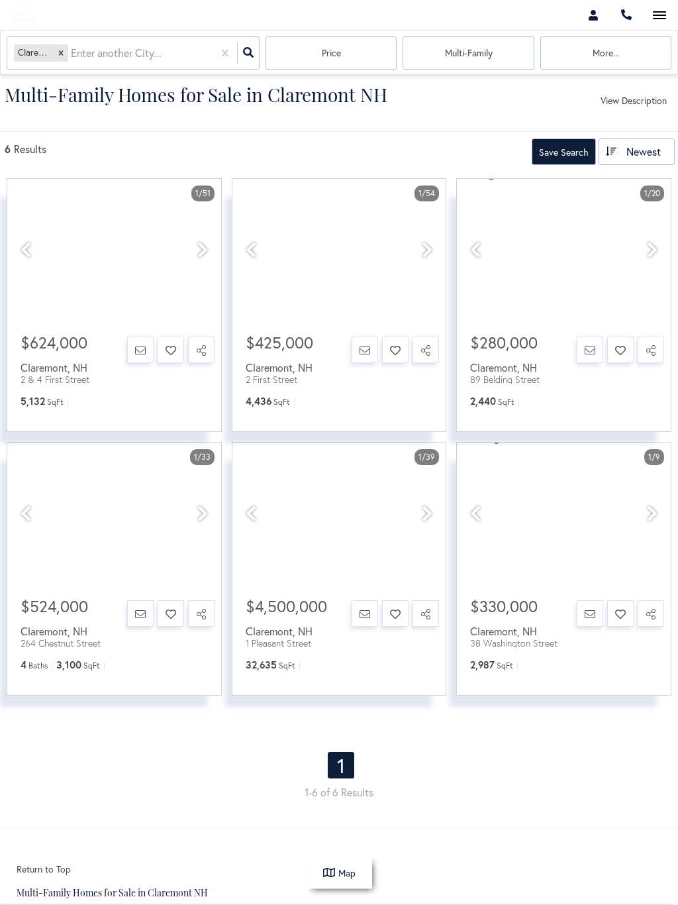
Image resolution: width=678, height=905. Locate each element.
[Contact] (140, 350)
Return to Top (44, 869)
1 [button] (341, 765)
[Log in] (593, 15)
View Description (634, 100)
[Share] (201, 350)
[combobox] (72, 53)
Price (331, 52)
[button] (61, 52)
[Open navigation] (659, 15)
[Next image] (202, 250)
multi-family (469, 52)
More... (606, 52)
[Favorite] (171, 350)
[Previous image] (25, 250)
